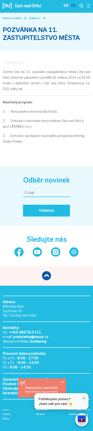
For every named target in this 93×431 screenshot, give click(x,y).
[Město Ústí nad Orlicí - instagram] (55, 252)
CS (73, 5)
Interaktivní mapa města (41, 391)
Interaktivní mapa (18, 393)
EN (66, 5)
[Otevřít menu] (88, 5)
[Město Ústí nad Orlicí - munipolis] (74, 252)
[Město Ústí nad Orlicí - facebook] (19, 252)
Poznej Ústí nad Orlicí (42, 388)
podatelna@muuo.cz (31, 337)
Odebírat (46, 210)
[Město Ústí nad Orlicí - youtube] (37, 252)
